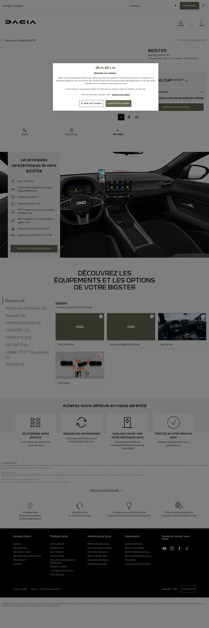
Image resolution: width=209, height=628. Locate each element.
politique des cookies (121, 94)
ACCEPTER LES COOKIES (118, 103)
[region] (106, 87)
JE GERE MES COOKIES (91, 103)
